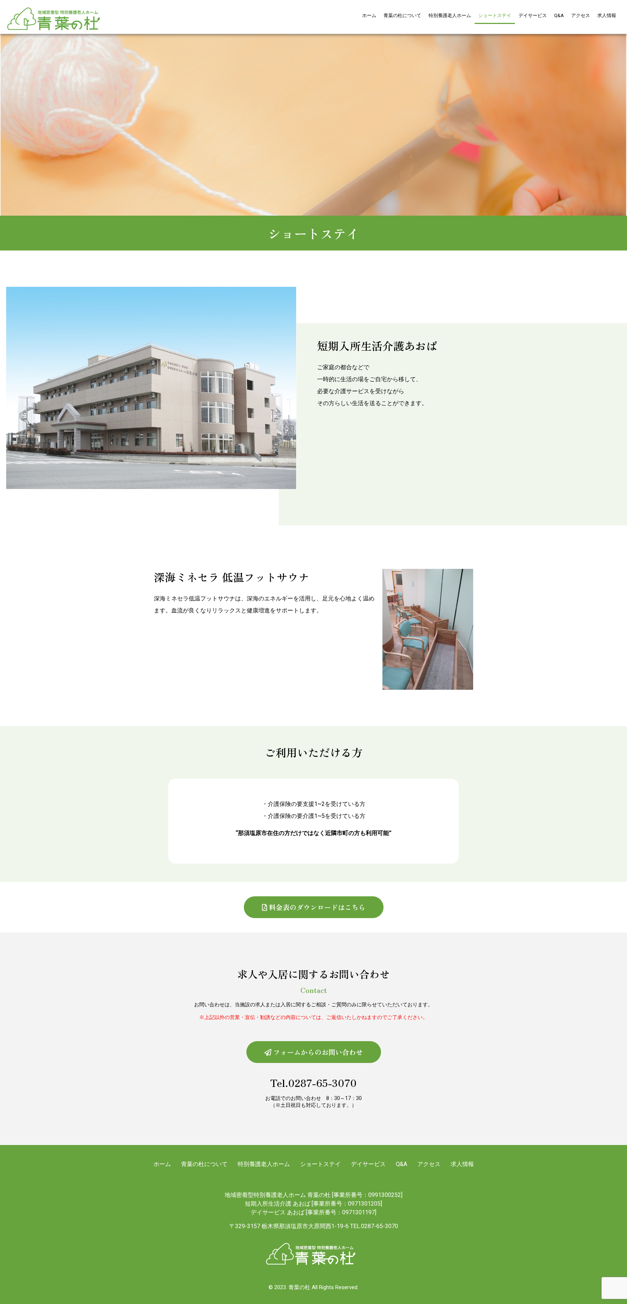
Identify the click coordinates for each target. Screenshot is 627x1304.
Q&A (559, 15)
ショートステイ (494, 15)
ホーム (369, 15)
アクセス (580, 15)
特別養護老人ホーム (450, 15)
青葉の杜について (402, 15)
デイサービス (533, 15)
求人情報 (606, 15)
